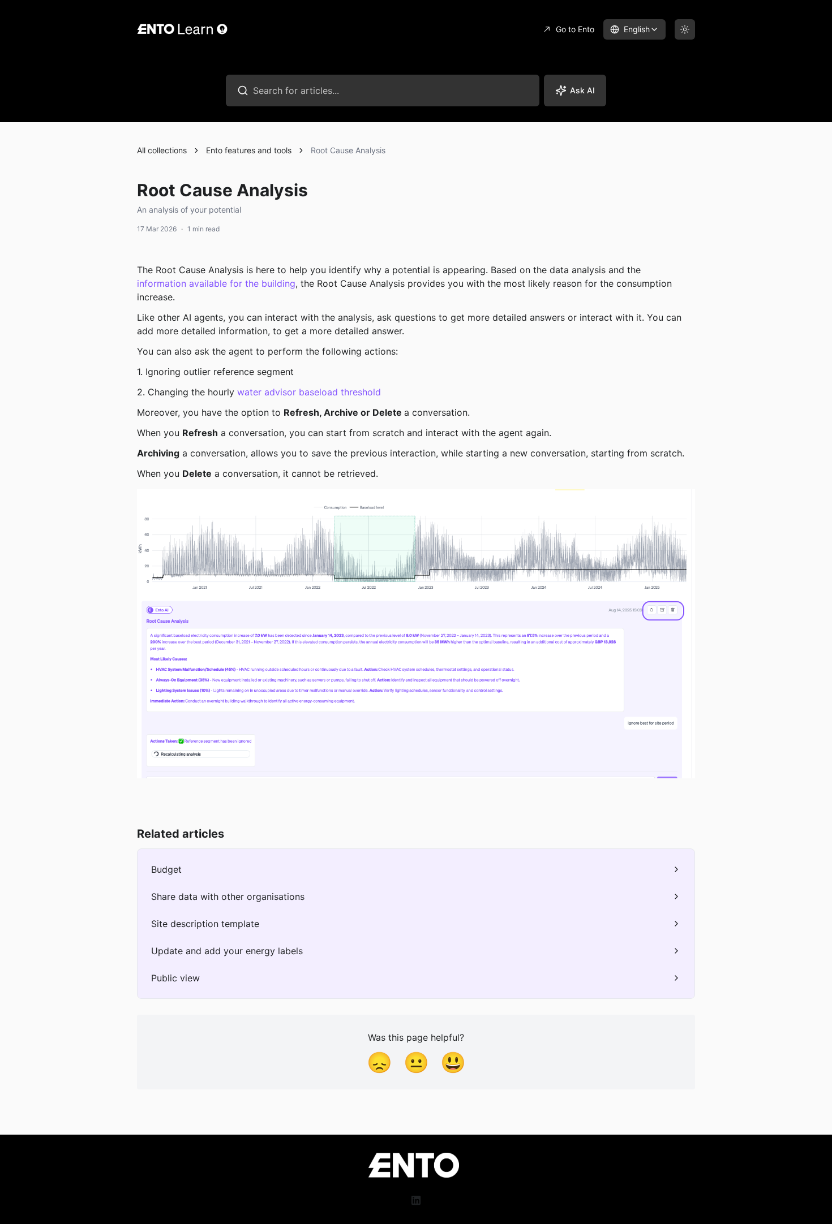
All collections (162, 150)
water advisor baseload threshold (309, 392)
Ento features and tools (248, 150)
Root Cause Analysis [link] (348, 150)
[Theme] (685, 29)
